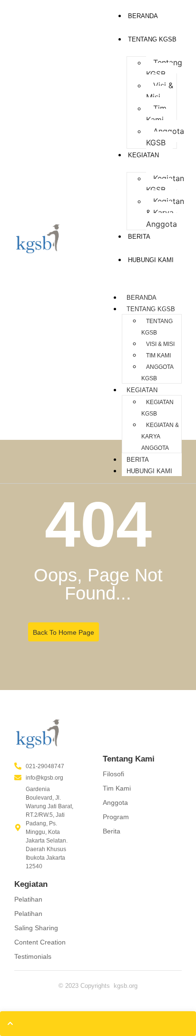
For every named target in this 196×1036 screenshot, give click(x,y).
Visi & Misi (159, 91)
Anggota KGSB (165, 136)
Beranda (143, 16)
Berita (138, 459)
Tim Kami (156, 113)
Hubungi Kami (151, 260)
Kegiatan (143, 155)
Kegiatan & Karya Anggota (165, 212)
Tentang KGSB (152, 39)
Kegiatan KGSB (165, 183)
